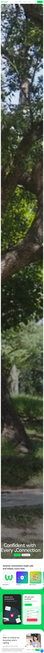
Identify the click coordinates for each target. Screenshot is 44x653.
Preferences (28, 649)
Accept (37, 649)
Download (40, 1)
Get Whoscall (17, 554)
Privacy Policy (13, 650)
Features (16, 1)
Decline (33, 649)
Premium (20, 1)
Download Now (28, 604)
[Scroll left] (37, 569)
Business (24, 1)
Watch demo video (26, 554)
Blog (29, 1)
